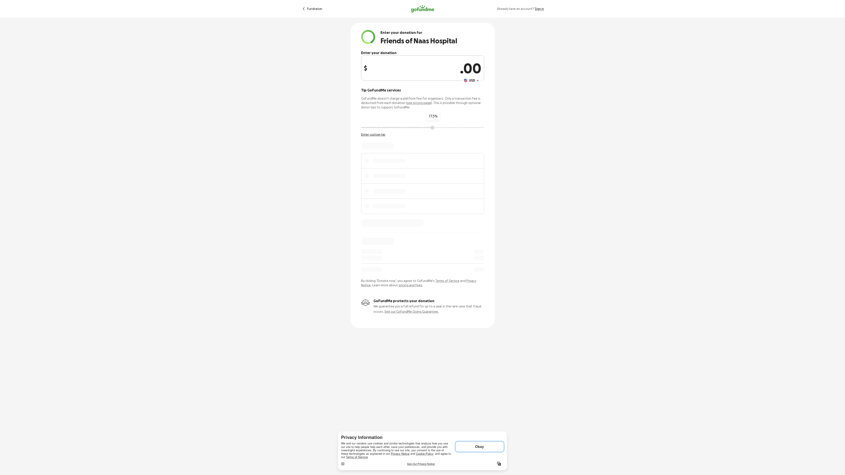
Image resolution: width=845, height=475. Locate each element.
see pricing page (419, 103)
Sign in (539, 9)
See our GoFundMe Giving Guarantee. (411, 311)
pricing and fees (410, 285)
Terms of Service (447, 281)
